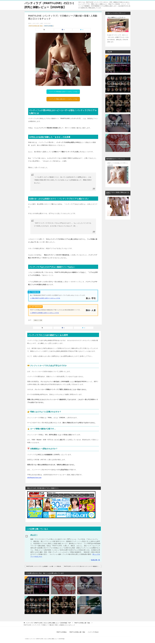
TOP (48, 623)
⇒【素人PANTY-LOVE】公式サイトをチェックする (45, 298)
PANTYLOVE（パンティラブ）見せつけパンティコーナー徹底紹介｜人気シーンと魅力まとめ (83, 566)
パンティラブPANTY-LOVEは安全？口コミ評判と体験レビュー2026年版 (37, 586)
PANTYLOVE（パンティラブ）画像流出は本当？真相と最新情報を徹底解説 (63, 586)
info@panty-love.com (34, 477)
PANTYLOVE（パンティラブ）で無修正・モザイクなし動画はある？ (63, 605)
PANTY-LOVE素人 (48, 25)
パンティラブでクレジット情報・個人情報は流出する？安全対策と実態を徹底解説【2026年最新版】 (89, 605)
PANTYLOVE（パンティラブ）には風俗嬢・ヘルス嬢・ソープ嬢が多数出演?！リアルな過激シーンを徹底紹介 (44, 566)
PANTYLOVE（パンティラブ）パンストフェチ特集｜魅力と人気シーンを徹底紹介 (89, 586)
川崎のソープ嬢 (38, 320)
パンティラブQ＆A (93, 632)
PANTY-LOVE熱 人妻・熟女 (35, 25)
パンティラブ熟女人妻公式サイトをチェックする (63, 99)
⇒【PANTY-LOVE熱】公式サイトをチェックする (44, 312)
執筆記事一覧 (95, 560)
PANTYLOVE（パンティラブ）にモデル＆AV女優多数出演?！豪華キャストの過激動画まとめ (37, 605)
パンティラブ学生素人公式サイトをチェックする (63, 91)
